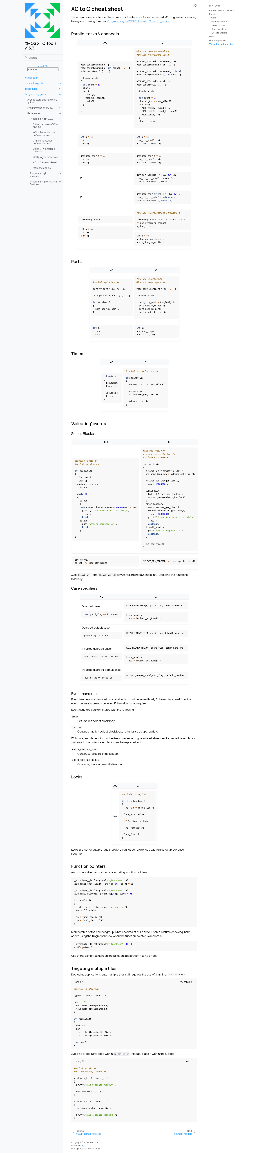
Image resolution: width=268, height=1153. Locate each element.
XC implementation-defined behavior (44, 134)
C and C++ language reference (44, 150)
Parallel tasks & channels (221, 10)
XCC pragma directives (45, 157)
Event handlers (219, 32)
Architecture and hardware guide (42, 101)
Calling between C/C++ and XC (45, 126)
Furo (84, 1145)
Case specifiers (219, 29)
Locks (212, 36)
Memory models (42, 168)
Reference (33, 113)
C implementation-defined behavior (43, 142)
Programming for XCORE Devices (43, 183)
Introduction (31, 77)
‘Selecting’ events (218, 21)
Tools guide (31, 88)
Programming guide (35, 94)
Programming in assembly (38, 175)
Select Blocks (218, 25)
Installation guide (34, 83)
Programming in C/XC (41, 118)
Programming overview (40, 108)
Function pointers (217, 40)
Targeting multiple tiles (221, 44)
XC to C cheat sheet (45, 162)
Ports (211, 14)
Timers (212, 17)
